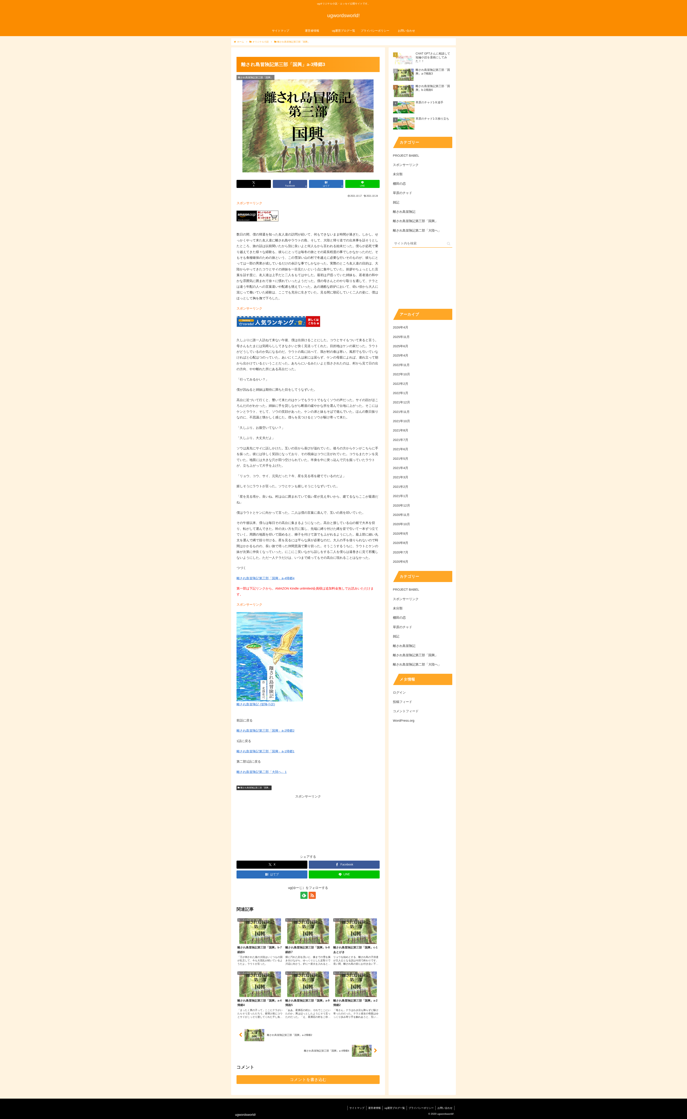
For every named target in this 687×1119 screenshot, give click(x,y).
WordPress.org (403, 720)
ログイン (399, 692)
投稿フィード (402, 702)
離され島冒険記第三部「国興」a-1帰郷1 (265, 751)
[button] (448, 244)
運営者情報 (374, 1107)
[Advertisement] (308, 824)
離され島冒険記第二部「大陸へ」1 (262, 772)
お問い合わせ (444, 1107)
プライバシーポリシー (421, 1107)
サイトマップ (356, 1107)
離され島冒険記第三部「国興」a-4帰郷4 (265, 578)
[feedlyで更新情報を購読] (304, 895)
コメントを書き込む (308, 1079)
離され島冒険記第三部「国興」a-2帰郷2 (265, 730)
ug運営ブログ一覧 (394, 1107)
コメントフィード (406, 711)
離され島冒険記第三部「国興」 (255, 787)
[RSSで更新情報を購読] (312, 895)
